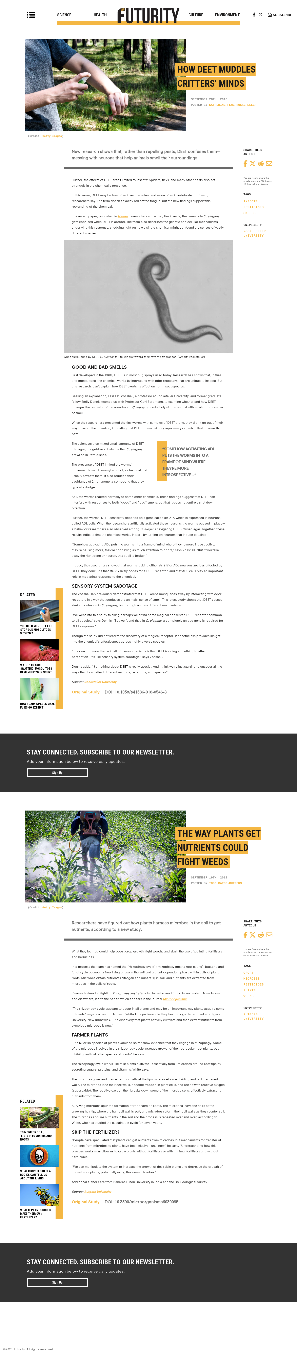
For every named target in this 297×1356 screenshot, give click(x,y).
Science (64, 14)
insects (250, 201)
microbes (251, 979)
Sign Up (57, 773)
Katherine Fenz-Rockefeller (232, 105)
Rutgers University (253, 1017)
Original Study (86, 692)
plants (249, 990)
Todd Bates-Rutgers (225, 883)
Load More (148, 1316)
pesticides (253, 207)
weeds (248, 996)
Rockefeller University (254, 234)
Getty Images (52, 136)
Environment (227, 14)
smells (249, 213)
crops (248, 973)
